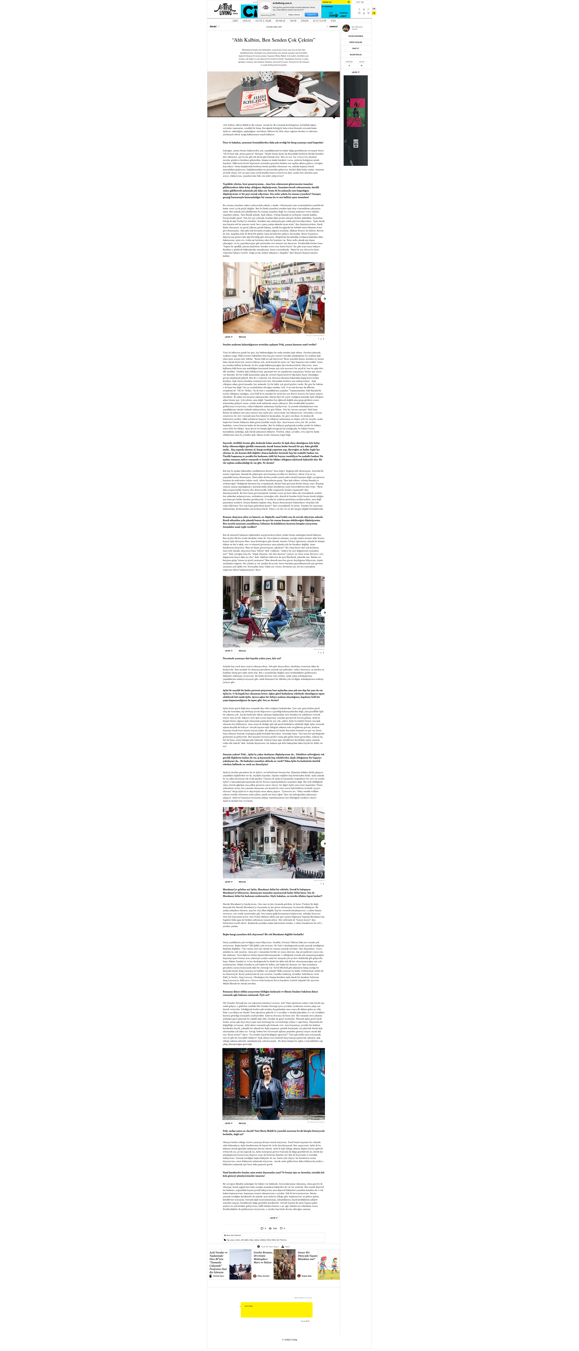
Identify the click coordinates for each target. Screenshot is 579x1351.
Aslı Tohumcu (236, 1235)
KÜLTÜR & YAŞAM (263, 20)
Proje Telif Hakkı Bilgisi (270, 1246)
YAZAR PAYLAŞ (356, 55)
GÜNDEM (305, 20)
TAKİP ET (355, 48)
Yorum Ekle (305, 1321)
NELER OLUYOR (319, 20)
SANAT (235, 20)
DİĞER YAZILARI (355, 42)
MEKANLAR (280, 20)
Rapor (287, 1246)
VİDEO (333, 20)
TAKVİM (293, 20)
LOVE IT (356, 72)
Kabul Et (312, 14)
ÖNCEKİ (213, 26)
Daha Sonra (294, 14)
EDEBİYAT (247, 20)
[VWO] (273, 15)
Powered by (265, 15)
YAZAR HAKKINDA (355, 36)
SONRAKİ (333, 26)
